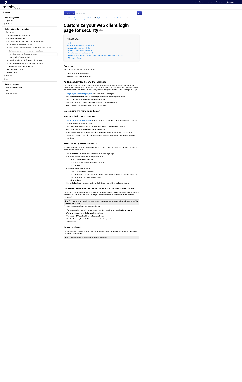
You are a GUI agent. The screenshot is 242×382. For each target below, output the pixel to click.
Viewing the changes (75, 58)
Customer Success (12, 84)
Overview (69, 43)
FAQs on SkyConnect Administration (21, 66)
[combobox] (105, 13)
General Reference (12, 93)
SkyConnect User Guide (15, 69)
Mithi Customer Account (14, 87)
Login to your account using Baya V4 (79, 94)
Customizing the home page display (78, 48)
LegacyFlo (9, 21)
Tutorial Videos (12, 73)
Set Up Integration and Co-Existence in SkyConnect (25, 60)
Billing (8, 90)
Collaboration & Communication (17, 29)
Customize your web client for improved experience (26, 51)
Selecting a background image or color (81, 53)
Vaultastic (9, 24)
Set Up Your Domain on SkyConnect (20, 45)
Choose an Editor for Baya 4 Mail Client (20, 57)
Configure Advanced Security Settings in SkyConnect (26, 63)
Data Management (12, 18)
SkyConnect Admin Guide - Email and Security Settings (25, 41)
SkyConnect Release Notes (16, 38)
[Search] (139, 13)
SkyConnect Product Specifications (18, 35)
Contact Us (230, 2)
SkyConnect (10, 32)
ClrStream (9, 76)
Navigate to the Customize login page (80, 50)
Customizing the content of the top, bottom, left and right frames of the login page (95, 55)
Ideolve (8, 79)
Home (7, 12)
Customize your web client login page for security (23, 54)
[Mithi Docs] (6, 2)
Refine (69, 13)
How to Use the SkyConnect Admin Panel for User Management (30, 48)
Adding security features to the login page (80, 45)
